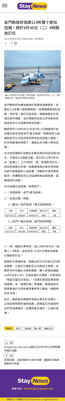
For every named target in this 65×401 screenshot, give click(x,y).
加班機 (27, 328)
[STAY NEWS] (32, 6)
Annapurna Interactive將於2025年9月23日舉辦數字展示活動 (32, 348)
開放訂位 (48, 328)
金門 (18, 328)
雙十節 (37, 328)
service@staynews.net (38, 388)
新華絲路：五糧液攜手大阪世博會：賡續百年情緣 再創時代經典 (31, 361)
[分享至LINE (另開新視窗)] (15, 43)
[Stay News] (32, 381)
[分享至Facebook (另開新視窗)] (11, 43)
